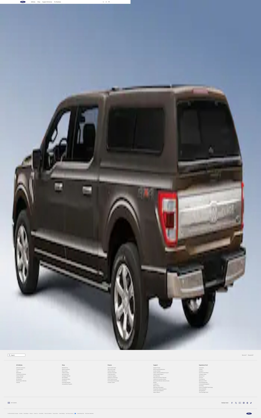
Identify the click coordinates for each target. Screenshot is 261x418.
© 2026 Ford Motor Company (13, 413)
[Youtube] (240, 403)
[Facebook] (232, 403)
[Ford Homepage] (249, 414)
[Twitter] (236, 403)
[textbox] (16, 355)
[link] (20, 413)
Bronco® (244, 355)
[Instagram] (244, 403)
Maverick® (250, 355)
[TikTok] (251, 403)
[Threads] (247, 403)
